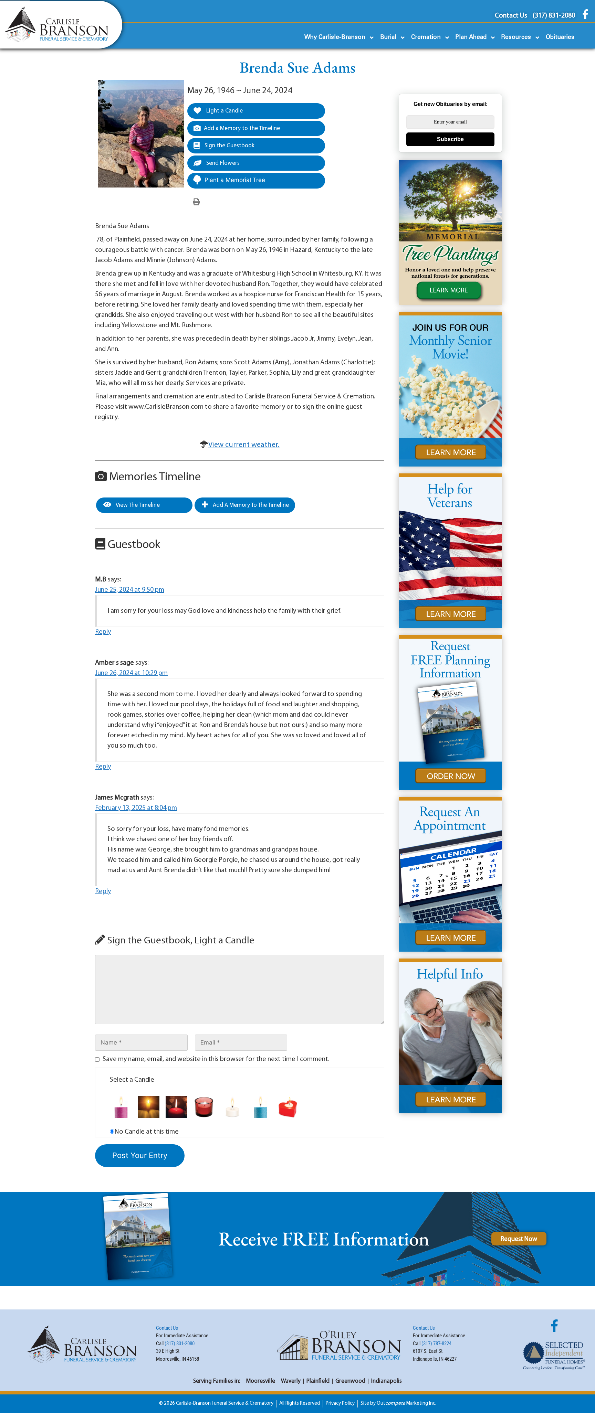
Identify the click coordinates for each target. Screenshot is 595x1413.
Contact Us (167, 1328)
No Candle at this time (146, 1131)
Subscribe (450, 139)
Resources (516, 37)
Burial (388, 37)
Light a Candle (224, 111)
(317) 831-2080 (180, 1343)
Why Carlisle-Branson (334, 37)
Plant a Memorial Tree (235, 179)
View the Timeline (137, 505)
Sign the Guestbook (228, 146)
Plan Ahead (471, 37)
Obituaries (560, 37)
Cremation (426, 37)
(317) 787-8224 (436, 1343)
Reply (103, 632)
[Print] (196, 202)
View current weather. (244, 445)
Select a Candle (132, 1080)
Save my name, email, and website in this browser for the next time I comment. (216, 1059)
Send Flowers (222, 163)
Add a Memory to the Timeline (242, 128)
